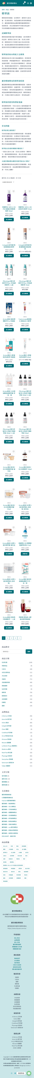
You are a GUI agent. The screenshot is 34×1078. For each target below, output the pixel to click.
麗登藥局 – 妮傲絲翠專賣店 (10, 830)
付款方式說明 (17, 965)
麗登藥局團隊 (17, 944)
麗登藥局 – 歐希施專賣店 (9, 821)
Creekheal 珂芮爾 (7, 732)
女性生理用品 (6, 672)
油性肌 (26, 852)
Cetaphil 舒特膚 (6, 726)
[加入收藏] (13, 191)
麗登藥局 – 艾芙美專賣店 (9, 809)
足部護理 (4, 699)
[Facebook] (15, 1073)
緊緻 (19, 871)
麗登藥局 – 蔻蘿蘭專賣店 (9, 812)
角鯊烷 (25, 875)
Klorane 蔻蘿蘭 (6, 742)
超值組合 (4, 696)
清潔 (26, 855)
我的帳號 (17, 963)
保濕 (12, 846)
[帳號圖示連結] (31, 3)
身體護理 (18, 878)
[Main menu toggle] (28, 3)
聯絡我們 (17, 958)
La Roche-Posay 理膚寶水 (9, 746)
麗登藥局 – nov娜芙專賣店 (10, 827)
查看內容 (25, 554)
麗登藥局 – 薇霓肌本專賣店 (10, 833)
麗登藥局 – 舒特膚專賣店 (9, 818)
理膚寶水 (12, 862)
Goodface (28, 1065)
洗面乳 (4, 679)
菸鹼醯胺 (11, 875)
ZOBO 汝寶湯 (17, 1048)
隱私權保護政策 (17, 969)
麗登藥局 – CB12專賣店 (9, 806)
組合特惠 (27, 868)
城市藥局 (4, 776)
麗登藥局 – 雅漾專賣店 (8, 803)
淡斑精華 (12, 855)
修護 (17, 846)
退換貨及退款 (17, 967)
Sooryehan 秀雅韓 (7, 759)
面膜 (3, 706)
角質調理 (18, 875)
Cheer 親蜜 (5, 729)
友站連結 (17, 960)
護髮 (4, 878)
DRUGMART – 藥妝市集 (9, 836)
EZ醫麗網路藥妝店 (7, 797)
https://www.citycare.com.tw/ (17, 928)
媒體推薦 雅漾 (17, 949)
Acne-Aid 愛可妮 (7, 719)
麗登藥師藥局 (12, 3)
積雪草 (20, 868)
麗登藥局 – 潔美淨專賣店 (9, 824)
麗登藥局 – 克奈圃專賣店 (9, 815)
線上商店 (17, 938)
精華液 (4, 692)
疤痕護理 (4, 686)
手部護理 (11, 849)
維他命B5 (5, 871)
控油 (17, 849)
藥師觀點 (4, 782)
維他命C (13, 871)
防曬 (25, 878)
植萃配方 (5, 852)
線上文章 (17, 942)
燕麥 (24, 859)
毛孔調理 (13, 852)
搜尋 (29, 651)
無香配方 (11, 859)
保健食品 (4, 666)
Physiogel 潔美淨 (7, 756)
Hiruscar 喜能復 (6, 739)
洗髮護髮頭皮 (6, 682)
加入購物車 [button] (9, 219)
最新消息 (4, 779)
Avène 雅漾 (5, 722)
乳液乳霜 (4, 662)
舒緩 (4, 875)
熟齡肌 (18, 859)
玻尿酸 (4, 862)
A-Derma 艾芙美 (7, 716)
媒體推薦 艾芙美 (17, 947)
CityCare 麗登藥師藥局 (9, 800)
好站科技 (17, 1068)
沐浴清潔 (4, 676)
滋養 (4, 859)
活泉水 (4, 855)
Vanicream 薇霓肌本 (8, 762)
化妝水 (4, 669)
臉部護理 (26, 871)
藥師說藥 (4, 785)
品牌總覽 (17, 940)
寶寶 (4, 849)
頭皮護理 (5, 881)
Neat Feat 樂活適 (7, 752)
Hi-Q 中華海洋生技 (7, 736)
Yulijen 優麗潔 (6, 766)
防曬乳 (4, 702)
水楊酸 (20, 852)
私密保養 (4, 689)
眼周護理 (5, 868)
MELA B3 (5, 846)
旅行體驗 (24, 849)
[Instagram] (11, 1073)
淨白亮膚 (19, 855)
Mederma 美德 (6, 749)
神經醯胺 (13, 868)
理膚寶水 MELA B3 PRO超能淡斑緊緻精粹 (13, 865)
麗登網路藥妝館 (6, 794)
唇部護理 (24, 846)
